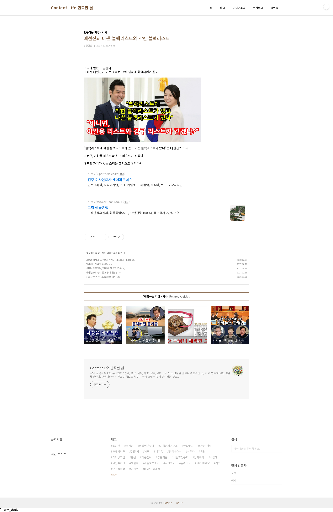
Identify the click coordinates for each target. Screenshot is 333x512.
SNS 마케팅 (203, 463)
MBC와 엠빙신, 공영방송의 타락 (101, 276)
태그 (222, 8)
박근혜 (213, 457)
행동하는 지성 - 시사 (96, 253)
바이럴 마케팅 (152, 469)
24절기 (135, 451)
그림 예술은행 (98, 207)
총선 (133, 457)
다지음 (159, 451)
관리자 (179, 502)
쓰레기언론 (119, 451)
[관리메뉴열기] (326, 7)
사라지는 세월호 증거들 (97, 264)
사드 (218, 463)
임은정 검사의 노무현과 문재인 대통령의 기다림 (108, 259)
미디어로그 (239, 8)
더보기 (114, 475)
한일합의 (188, 446)
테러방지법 (119, 457)
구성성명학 (119, 469)
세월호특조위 (151, 463)
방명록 (274, 8)
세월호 (134, 463)
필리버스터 (175, 451)
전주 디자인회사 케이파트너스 (110, 179)
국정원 (129, 446)
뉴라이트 (186, 463)
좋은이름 (162, 457)
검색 (278, 448)
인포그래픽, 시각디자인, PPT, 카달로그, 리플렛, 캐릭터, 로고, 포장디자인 (135, 184)
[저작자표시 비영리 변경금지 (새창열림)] (129, 237)
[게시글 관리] (103, 237)
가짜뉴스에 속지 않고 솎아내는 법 (102, 272)
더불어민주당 (146, 446)
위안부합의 (119, 463)
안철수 (134, 469)
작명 (202, 451)
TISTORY (167, 502)
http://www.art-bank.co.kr (105, 201)
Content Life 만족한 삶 (72, 7)
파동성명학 (205, 446)
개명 (147, 451)
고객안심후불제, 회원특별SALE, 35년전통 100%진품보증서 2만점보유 (133, 212)
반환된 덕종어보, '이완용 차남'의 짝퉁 (104, 268)
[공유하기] (98, 237)
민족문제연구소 (168, 446)
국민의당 (170, 463)
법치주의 (199, 457)
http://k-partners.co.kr (103, 173)
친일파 (191, 451)
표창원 (116, 446)
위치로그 (258, 8)
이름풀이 (147, 457)
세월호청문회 (180, 457)
